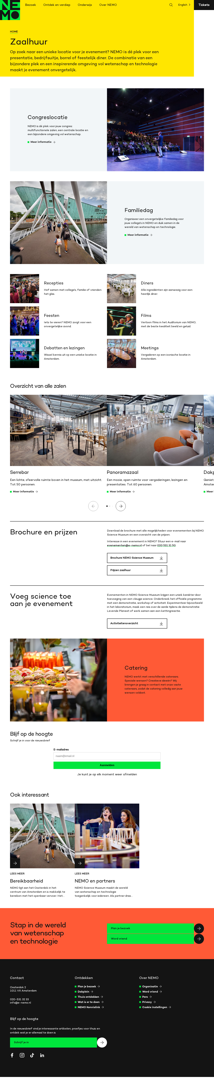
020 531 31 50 (166, 545)
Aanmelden (107, 765)
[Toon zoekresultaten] (171, 5)
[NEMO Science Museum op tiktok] (32, 1055)
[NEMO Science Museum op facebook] (12, 1055)
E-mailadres (61, 749)
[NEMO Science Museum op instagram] (22, 1055)
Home (14, 31)
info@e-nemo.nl (20, 1003)
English (182, 5)
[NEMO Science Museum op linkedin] (42, 1055)
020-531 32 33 (19, 999)
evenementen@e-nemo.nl (124, 545)
